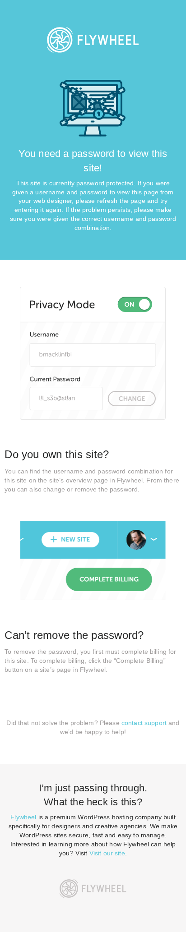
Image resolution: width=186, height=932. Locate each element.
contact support (144, 722)
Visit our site (107, 853)
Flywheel (23, 817)
